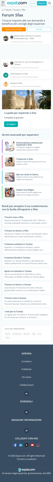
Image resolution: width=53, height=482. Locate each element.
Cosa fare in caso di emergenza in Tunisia (28, 63)
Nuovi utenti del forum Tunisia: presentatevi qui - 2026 (27, 37)
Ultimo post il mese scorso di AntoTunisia (27, 42)
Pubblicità (26, 369)
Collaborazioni (27, 385)
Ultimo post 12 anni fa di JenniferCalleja (26, 86)
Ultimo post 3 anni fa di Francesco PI (25, 68)
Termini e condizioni (26, 459)
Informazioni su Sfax (19, 74)
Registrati (41, 3)
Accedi (32, 3)
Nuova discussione (14, 29)
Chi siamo (26, 377)
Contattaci (26, 361)
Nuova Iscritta (16, 83)
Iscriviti (39, 29)
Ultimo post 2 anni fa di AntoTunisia (25, 77)
